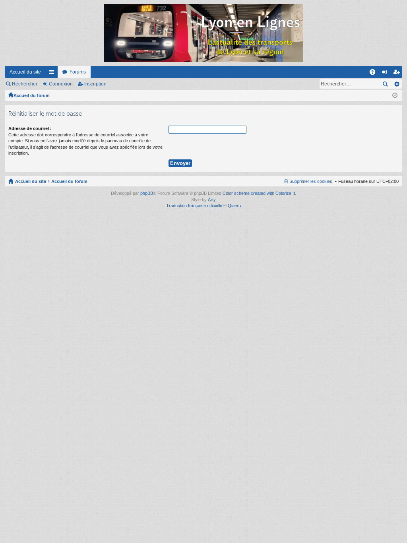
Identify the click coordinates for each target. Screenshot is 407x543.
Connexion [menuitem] (386, 73)
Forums (78, 72)
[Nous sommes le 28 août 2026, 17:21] (394, 95)
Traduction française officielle (194, 205)
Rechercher (24, 84)
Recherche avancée (396, 84)
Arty (212, 199)
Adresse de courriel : (30, 128)
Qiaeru (234, 205)
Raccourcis (53, 73)
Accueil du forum (32, 95)
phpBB (146, 193)
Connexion (61, 84)
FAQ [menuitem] (375, 73)
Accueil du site (25, 72)
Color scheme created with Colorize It (259, 193)
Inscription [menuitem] (397, 73)
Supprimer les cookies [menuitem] (310, 181)
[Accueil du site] (203, 33)
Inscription (95, 84)
